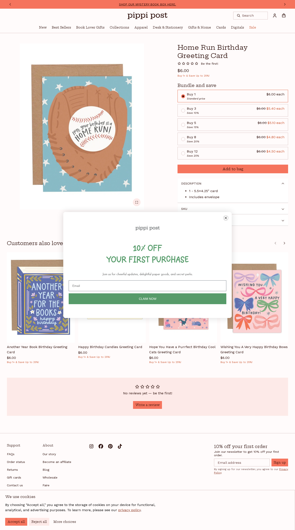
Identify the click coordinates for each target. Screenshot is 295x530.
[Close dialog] (225, 218)
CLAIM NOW (147, 298)
